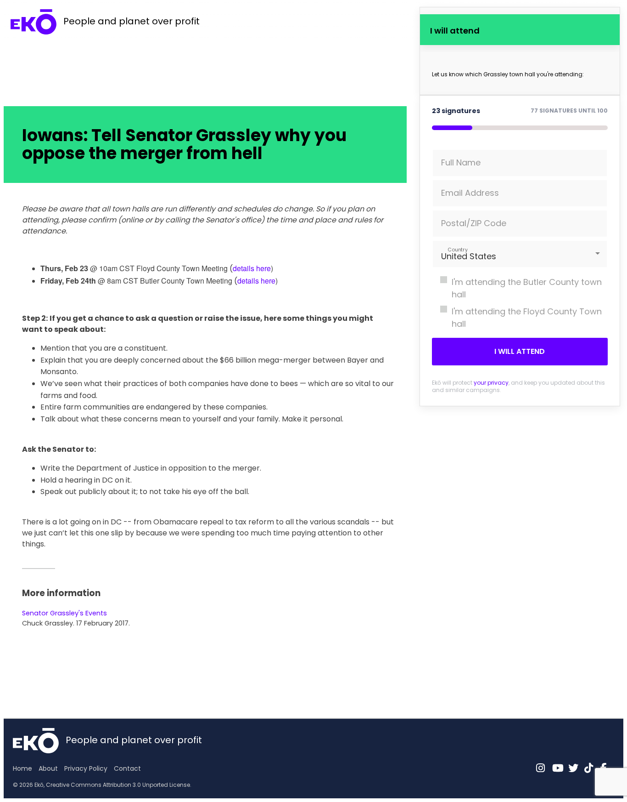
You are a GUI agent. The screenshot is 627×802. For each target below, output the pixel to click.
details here (252, 268)
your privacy (491, 383)
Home (22, 768)
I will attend (519, 351)
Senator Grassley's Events (64, 613)
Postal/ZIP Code (473, 223)
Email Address (470, 193)
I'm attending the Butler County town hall (527, 288)
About (48, 768)
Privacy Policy (85, 768)
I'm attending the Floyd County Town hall (527, 318)
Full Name (461, 162)
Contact (127, 768)
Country (457, 249)
